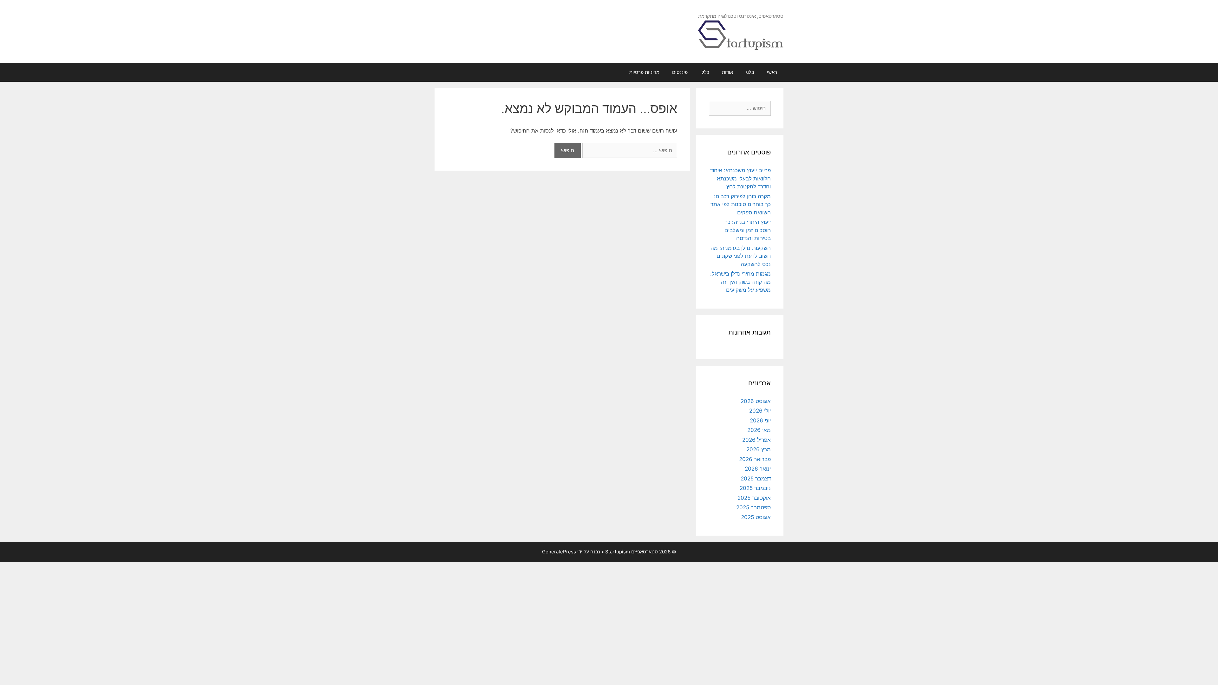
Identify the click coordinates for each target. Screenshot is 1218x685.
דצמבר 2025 (756, 478)
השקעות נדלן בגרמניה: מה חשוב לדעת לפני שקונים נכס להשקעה (740, 256)
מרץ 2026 (758, 449)
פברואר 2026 (755, 459)
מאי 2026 (759, 430)
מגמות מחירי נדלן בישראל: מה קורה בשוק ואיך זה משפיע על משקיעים (740, 282)
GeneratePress (559, 552)
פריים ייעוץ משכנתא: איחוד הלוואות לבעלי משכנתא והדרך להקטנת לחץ (740, 178)
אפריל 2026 (756, 440)
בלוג (750, 72)
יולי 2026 (760, 411)
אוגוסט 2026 (756, 401)
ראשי (772, 72)
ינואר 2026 (758, 469)
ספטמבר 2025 (753, 507)
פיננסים (680, 72)
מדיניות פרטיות (644, 72)
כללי (704, 72)
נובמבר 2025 (755, 488)
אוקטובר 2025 (754, 498)
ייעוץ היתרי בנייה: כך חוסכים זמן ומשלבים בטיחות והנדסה (747, 230)
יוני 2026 (760, 420)
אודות (727, 72)
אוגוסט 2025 (756, 517)
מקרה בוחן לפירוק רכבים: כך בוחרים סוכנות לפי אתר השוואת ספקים (740, 204)
